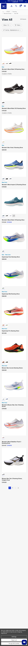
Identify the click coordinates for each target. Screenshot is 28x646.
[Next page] (15, 488)
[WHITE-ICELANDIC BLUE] (10, 215)
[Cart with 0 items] (20, 6)
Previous (5, 1)
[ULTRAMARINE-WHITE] (3, 178)
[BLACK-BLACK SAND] (6, 178)
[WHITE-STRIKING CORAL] (3, 437)
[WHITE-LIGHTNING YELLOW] (3, 251)
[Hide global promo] (25, 2)
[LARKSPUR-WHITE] (3, 215)
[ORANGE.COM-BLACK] (3, 362)
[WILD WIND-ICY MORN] (10, 178)
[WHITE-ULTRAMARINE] (3, 399)
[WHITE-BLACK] (3, 325)
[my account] (11, 6)
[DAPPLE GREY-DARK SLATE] (6, 63)
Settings (14, 636)
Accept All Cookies (14, 643)
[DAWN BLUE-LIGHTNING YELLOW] (6, 362)
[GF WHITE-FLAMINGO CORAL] (3, 63)
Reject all (14, 640)
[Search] (16, 6)
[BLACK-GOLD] (3, 474)
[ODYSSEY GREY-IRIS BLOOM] (13, 215)
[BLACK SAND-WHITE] (10, 63)
